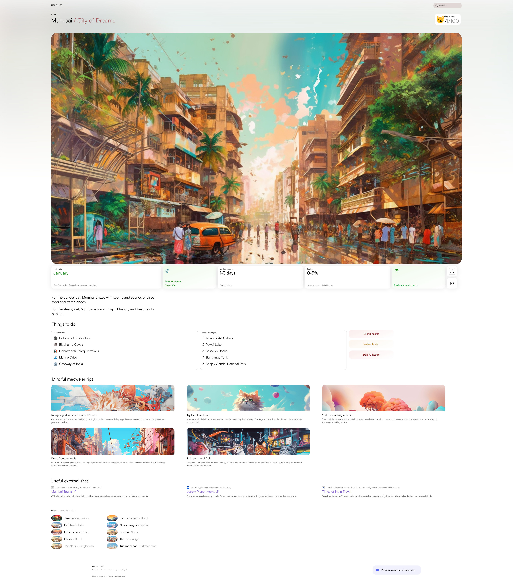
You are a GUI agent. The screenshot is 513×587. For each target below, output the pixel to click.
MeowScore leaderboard (117, 576)
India (53, 14)
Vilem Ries (102, 576)
